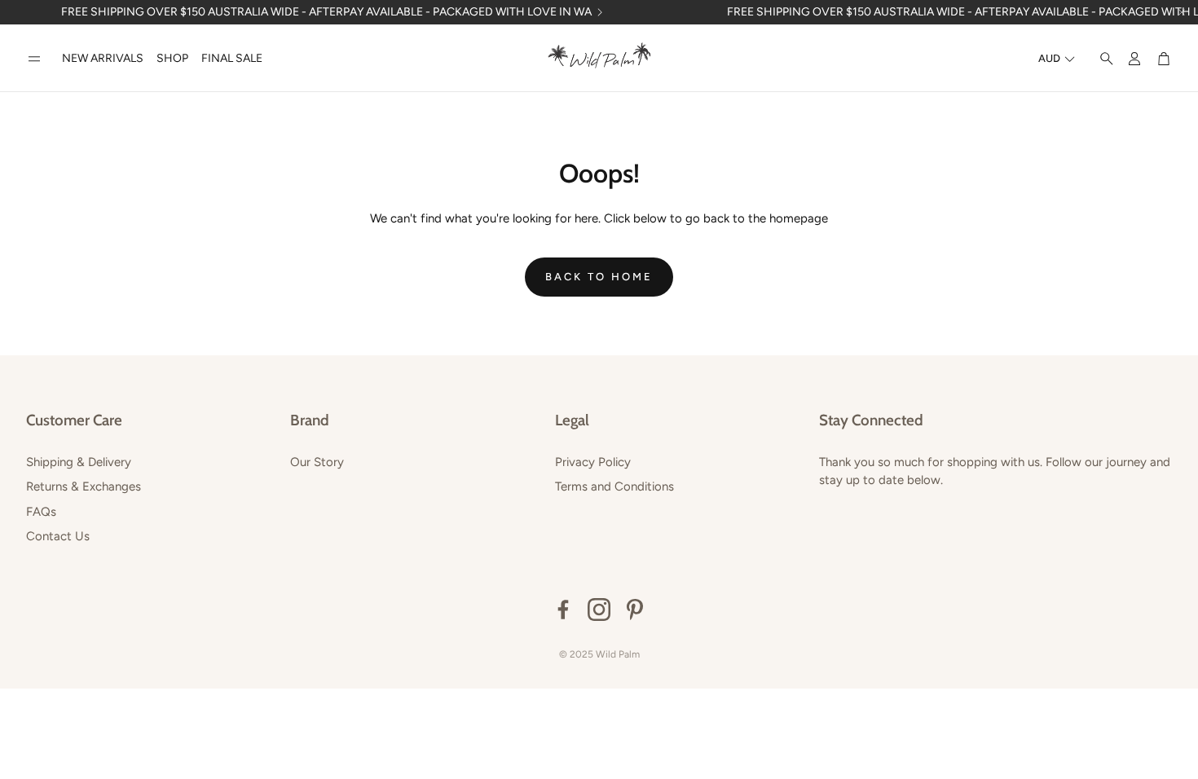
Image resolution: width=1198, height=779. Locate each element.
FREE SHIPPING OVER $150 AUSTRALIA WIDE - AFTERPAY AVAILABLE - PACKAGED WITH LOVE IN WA (326, 12)
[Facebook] (563, 609)
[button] (34, 59)
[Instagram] (599, 609)
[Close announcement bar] (1181, 12)
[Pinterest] (634, 609)
